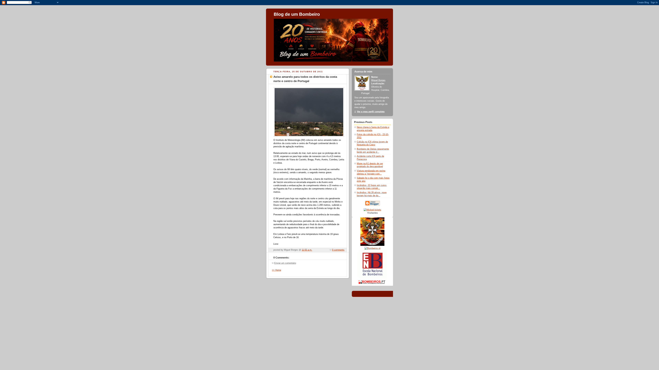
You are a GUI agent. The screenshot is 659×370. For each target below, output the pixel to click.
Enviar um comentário (285, 263)
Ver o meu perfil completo (371, 111)
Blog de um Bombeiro (297, 14)
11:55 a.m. (307, 250)
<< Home (276, 270)
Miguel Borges (378, 80)
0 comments (338, 250)
